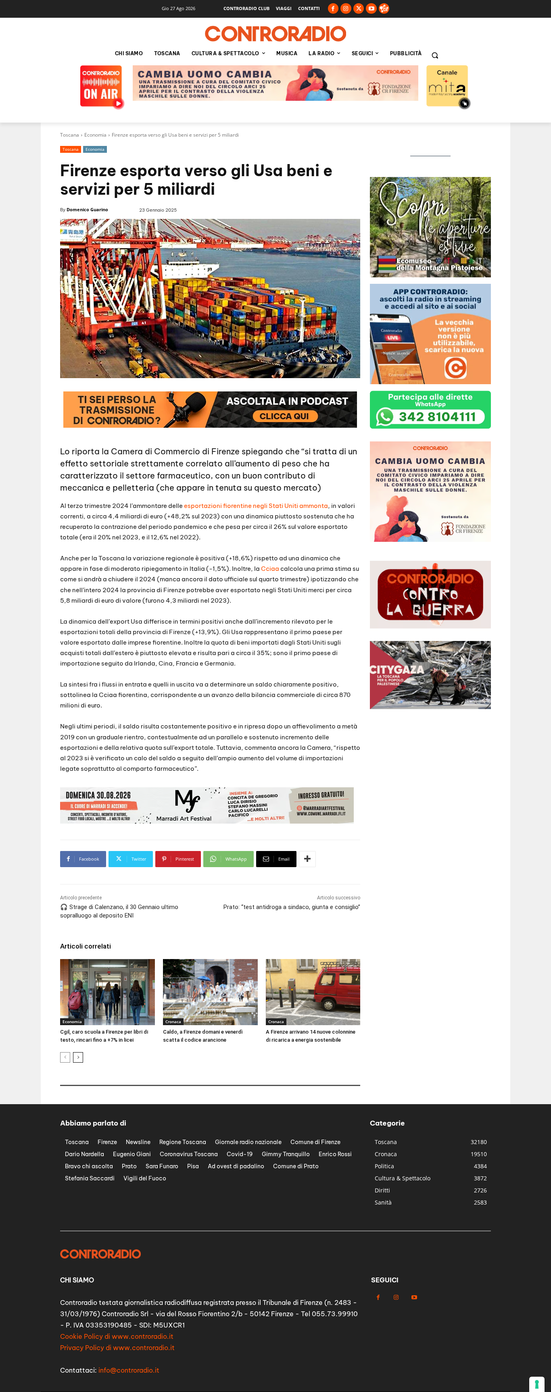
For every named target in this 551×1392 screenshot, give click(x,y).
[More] (307, 859)
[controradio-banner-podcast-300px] (430, 275)
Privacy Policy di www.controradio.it (117, 1348)
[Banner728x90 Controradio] (210, 425)
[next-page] (78, 1057)
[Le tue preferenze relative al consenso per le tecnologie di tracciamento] (537, 1384)
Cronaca (173, 1021)
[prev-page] (65, 1057)
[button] (435, 55)
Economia (95, 134)
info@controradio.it (128, 1370)
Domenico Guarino (87, 209)
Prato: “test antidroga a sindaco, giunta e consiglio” (291, 907)
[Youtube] (371, 8)
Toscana (69, 134)
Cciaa (270, 568)
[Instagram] (345, 8)
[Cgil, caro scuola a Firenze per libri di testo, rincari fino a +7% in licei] (107, 992)
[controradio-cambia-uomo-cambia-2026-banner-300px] (430, 382)
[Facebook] (333, 8)
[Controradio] (275, 34)
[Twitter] (358, 8)
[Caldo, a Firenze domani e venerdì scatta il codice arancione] (210, 992)
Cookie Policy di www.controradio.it (116, 1336)
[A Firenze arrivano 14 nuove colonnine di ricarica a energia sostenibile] (313, 992)
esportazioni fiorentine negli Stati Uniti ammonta (255, 506)
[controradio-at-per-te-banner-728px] (275, 98)
